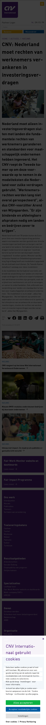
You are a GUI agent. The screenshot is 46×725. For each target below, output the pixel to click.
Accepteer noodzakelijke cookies (23, 709)
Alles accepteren (23, 702)
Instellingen (23, 716)
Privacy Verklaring (28, 721)
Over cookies (11, 721)
